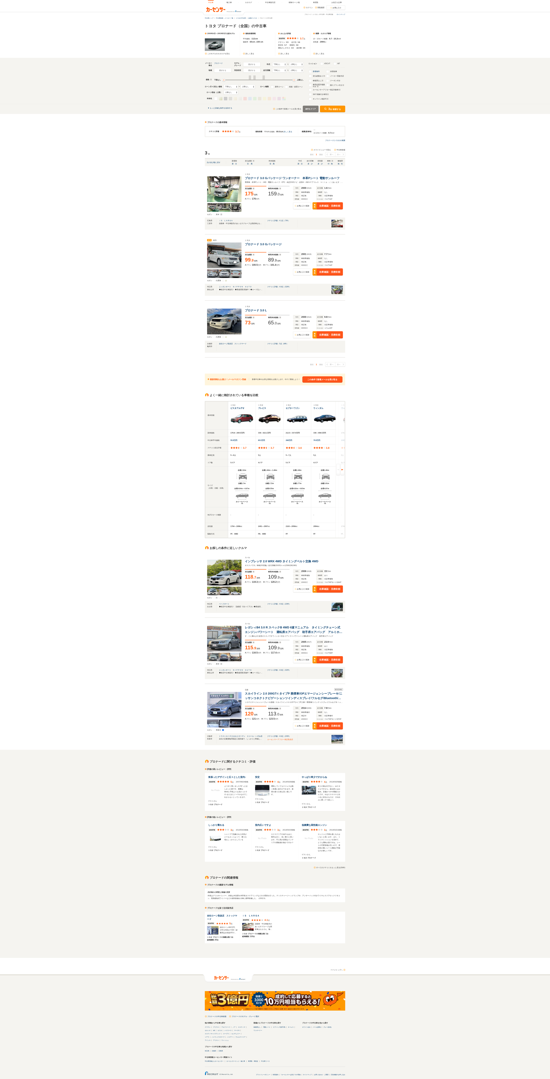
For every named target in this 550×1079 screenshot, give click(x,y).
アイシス (208, 1040)
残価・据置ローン (296, 87)
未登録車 (333, 71)
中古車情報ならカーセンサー (214, 1061)
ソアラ (207, 1037)
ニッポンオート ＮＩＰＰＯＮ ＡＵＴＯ (235, 287)
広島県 (221, 1051)
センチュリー (235, 1033)
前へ (331, 154)
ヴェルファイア (240, 1037)
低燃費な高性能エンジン (314, 825)
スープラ (226, 1033)
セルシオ (208, 1030)
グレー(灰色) (327, 1027)
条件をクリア (310, 109)
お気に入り (337, 8)
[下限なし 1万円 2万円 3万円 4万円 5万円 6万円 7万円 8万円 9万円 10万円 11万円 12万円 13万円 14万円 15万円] (231, 87)
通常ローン (279, 87)
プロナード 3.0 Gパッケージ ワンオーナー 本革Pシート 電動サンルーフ (292, 178)
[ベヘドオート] (337, 611)
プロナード (218, 63)
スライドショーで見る (322, 150)
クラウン (208, 1027)
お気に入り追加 (303, 206)
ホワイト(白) (306, 1027)
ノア (234, 1027)
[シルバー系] (240, 98)
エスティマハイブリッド (213, 1033)
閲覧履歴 (321, 8)
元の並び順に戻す (213, 162)
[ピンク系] (274, 98)
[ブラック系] (230, 98)
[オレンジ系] (269, 98)
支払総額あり (318, 76)
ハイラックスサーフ (218, 1037)
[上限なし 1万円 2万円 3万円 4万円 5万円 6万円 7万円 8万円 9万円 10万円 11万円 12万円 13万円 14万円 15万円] (248, 87)
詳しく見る (249, 54)
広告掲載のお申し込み (338, 1074)
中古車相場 (341, 150)
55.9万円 (233, 440)
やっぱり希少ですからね (314, 777)
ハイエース (228, 1030)
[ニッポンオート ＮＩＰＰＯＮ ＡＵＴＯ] (337, 293)
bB (214, 1030)
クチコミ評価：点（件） (278, 221)
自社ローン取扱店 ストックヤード (232, 344)
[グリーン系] (255, 98)
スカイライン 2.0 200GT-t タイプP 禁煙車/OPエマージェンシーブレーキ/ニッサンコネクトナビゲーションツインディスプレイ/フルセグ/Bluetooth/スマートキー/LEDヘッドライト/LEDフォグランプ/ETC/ (293, 696)
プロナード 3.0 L (256, 310)
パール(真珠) (317, 1027)
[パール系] (220, 98)
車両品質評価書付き (319, 85)
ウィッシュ (225, 1040)
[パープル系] (279, 98)
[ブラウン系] (259, 98)
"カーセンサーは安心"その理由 (291, 1074)
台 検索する (334, 109)
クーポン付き (335, 81)
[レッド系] (245, 98)
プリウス (216, 1027)
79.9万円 (316, 440)
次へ (339, 154)
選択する (251, 64)
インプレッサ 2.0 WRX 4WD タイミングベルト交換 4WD (281, 561)
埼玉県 (207, 1051)
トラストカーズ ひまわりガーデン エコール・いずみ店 (240, 736)
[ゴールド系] (235, 98)
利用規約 (275, 1074)
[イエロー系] (264, 98)
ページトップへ (337, 970)
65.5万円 (261, 440)
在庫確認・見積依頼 (327, 206)
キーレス (291, 1027)
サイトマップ (341, 14)
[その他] (284, 98)
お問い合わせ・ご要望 (321, 1074)
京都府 (214, 1051)
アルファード (225, 1027)
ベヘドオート (224, 604)
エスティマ (241, 1027)
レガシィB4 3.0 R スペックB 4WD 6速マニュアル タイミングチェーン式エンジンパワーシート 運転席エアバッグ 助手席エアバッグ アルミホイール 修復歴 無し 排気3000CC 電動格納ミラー (293, 630)
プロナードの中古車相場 (216, 1016)
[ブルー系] (250, 98)
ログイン (309, 8)
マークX (236, 1030)
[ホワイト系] (216, 98)
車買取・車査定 (253, 1061)
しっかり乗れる (216, 825)
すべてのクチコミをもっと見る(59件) (330, 868)
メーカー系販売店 (337, 76)
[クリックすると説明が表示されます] (210, 80)
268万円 (289, 440)
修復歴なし (317, 81)
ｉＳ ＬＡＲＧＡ (226, 221)
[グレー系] (225, 98)
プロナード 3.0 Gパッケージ (263, 244)
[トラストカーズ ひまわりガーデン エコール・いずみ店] (337, 743)
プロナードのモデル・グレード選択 (245, 1016)
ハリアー (230, 1037)
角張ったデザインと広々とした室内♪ (227, 777)
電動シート (266, 1027)
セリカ (220, 1030)
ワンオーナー (258, 1030)
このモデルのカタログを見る (218, 54)
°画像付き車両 (320, 94)
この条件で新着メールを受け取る (288, 109)
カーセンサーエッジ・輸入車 (235, 1061)
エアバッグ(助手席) (279, 1027)
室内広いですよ (263, 825)
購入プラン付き (336, 85)
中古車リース (265, 1061)
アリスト (216, 1040)
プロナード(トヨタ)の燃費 (335, 140)
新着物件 (316, 71)
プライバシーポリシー (263, 1074)
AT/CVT (327, 64)
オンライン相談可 (320, 99)
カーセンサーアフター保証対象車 (326, 90)
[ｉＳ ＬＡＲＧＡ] (337, 227)
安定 (257, 777)
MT (338, 64)
